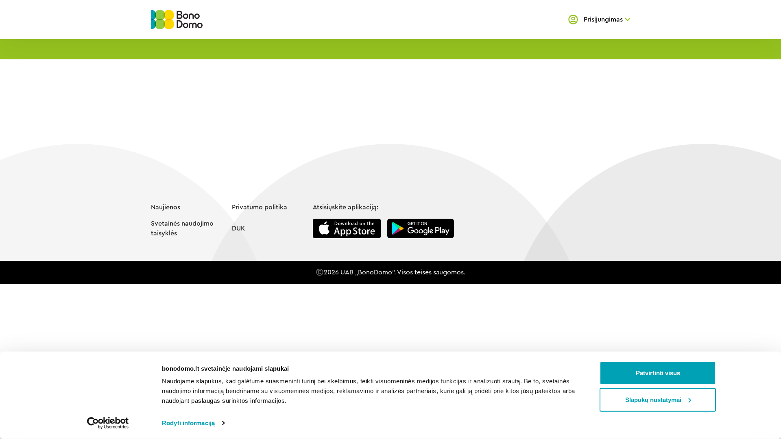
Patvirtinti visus (658, 372)
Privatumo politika (259, 207)
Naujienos (165, 207)
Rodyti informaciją (188, 422)
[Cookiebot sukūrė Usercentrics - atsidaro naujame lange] (108, 423)
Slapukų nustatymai (653, 399)
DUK (238, 228)
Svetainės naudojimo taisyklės (182, 228)
